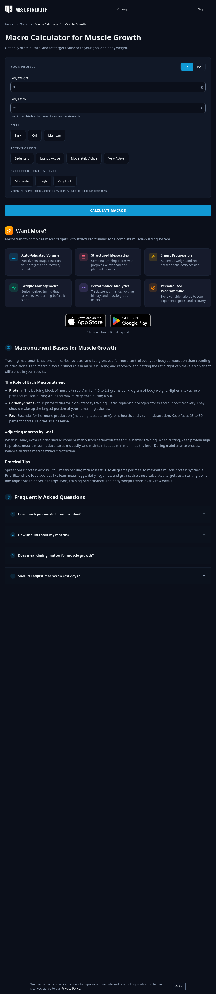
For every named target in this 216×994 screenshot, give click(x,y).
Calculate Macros (108, 210)
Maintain (54, 135)
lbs (199, 67)
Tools (24, 24)
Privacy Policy (70, 988)
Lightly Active (50, 158)
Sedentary (22, 158)
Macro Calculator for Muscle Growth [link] (60, 24)
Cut (34, 135)
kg (186, 67)
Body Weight (19, 78)
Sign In (203, 9)
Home (9, 24)
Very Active (116, 158)
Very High (65, 181)
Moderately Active (84, 158)
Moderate (22, 181)
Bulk (18, 135)
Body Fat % (18, 99)
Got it (179, 986)
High (43, 181)
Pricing (122, 9)
